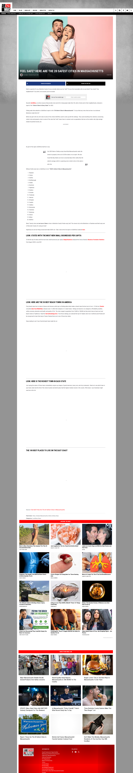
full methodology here (51, 313)
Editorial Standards (46, 757)
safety (53, 515)
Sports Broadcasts (40, 13)
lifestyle (38, 515)
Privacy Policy (45, 765)
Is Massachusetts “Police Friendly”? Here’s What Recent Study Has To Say (65, 709)
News (39, 518)
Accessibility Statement (48, 767)
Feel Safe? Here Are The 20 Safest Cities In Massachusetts (48, 510)
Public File (44, 755)
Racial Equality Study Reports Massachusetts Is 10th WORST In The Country (64, 680)
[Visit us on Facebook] (73, 752)
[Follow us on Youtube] (127, 10)
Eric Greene (25, 74)
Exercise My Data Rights (48, 769)
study (57, 515)
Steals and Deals (11, 13)
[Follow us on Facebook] (123, 10)
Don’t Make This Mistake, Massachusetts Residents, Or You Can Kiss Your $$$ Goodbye (97, 739)
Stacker (102, 306)
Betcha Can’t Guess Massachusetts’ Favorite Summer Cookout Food (63, 738)
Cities (34, 515)
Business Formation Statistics (96, 239)
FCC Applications (46, 759)
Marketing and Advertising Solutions (51, 753)
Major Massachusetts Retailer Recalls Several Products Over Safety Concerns (32, 679)
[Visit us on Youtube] (76, 752)
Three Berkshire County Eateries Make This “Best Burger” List (97, 709)
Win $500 (50, 13)
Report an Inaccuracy (47, 760)
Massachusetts (44, 515)
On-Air (20, 10)
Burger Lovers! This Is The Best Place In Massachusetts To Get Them (97, 679)
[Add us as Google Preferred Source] (119, 10)
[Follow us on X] (131, 10)
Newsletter (43, 10)
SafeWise (33, 103)
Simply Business (67, 239)
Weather (35, 10)
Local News (35, 518)
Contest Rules (45, 764)
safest (50, 515)
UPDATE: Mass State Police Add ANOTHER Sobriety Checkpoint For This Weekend (33, 709)
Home (14, 10)
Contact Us (51, 10)
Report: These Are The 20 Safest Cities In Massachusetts (33, 738)
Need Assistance (52, 755)
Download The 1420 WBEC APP (26, 13)
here (83, 229)
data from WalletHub (37, 309)
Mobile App (27, 10)
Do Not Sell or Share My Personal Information (53, 770)
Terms (43, 762)
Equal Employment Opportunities (50, 752)
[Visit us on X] (79, 752)
